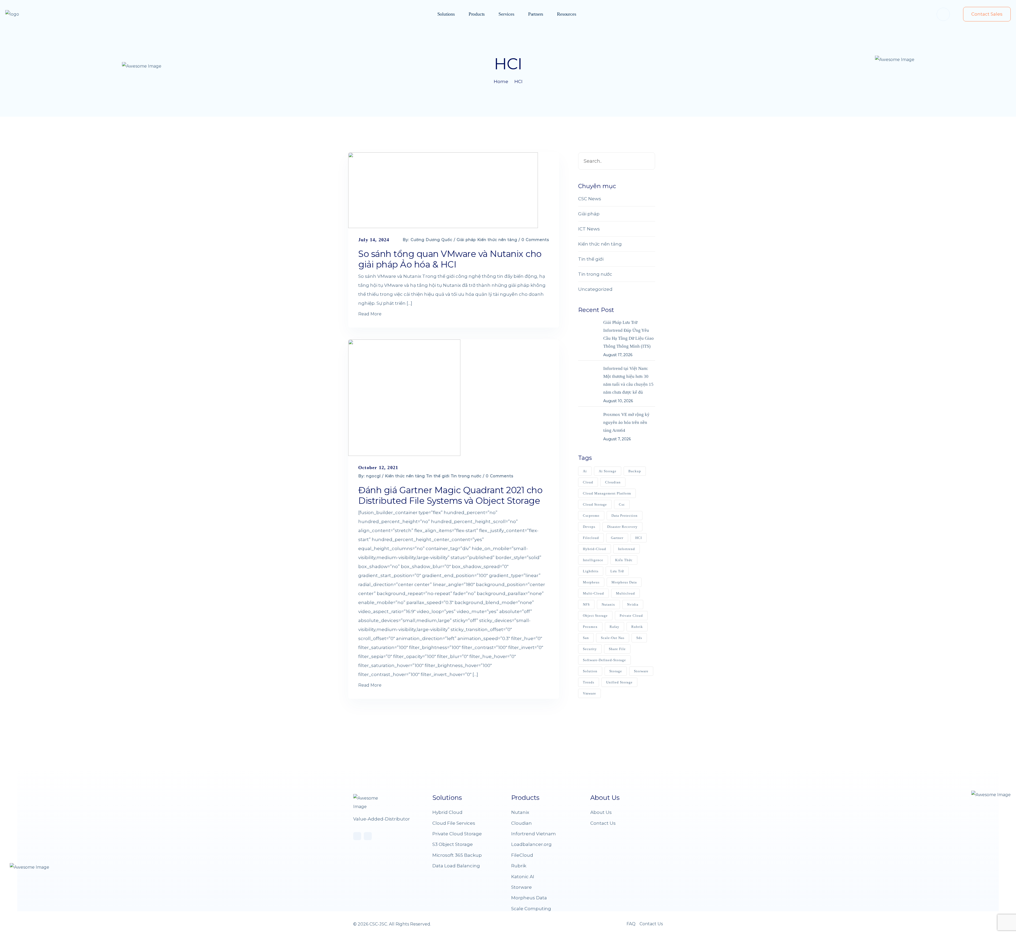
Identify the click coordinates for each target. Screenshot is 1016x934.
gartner (617, 538)
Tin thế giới (438, 476)
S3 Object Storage (452, 844)
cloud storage (595, 504)
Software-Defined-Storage (604, 660)
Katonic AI (522, 876)
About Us (601, 812)
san (586, 638)
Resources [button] (566, 14)
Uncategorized (595, 289)
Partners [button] (535, 14)
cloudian (613, 482)
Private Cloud (631, 616)
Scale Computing (531, 908)
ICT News (589, 229)
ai (585, 471)
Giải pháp (466, 239)
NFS (586, 604)
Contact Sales (987, 14)
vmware (589, 693)
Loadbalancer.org (531, 844)
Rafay (614, 627)
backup (634, 471)
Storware (521, 887)
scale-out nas (612, 638)
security (590, 649)
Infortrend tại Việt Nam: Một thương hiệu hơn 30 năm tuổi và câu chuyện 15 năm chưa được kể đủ (628, 380)
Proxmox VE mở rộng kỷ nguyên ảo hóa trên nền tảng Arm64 (626, 422)
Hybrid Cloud (447, 812)
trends (588, 682)
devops (589, 527)
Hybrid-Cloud (594, 549)
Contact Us (603, 823)
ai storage (607, 471)
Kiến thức (624, 560)
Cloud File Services (453, 823)
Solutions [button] (446, 14)
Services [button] (506, 14)
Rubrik (518, 865)
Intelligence (593, 560)
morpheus (591, 582)
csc (622, 504)
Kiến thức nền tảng (497, 239)
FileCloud (522, 855)
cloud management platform (607, 493)
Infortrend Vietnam (533, 833)
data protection (624, 516)
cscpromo (591, 516)
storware (641, 671)
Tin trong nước (466, 476)
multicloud (625, 593)
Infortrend (626, 549)
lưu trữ (617, 571)
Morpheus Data (624, 582)
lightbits (590, 571)
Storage (615, 671)
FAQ (631, 923)
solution (590, 671)
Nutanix (608, 604)
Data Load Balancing (456, 865)
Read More (370, 313)
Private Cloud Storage (457, 833)
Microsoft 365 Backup (457, 855)
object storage (595, 616)
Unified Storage (619, 682)
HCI (518, 81)
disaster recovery (622, 527)
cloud (588, 482)
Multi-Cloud (593, 593)
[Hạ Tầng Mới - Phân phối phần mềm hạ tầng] (22, 14)
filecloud (591, 538)
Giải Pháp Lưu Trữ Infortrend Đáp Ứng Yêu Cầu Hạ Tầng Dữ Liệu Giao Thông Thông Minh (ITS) (628, 334)
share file (617, 649)
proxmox (590, 627)
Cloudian (521, 823)
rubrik (637, 627)
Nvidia (632, 604)
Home (501, 81)
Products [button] (477, 14)
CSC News (589, 198)
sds (639, 638)
